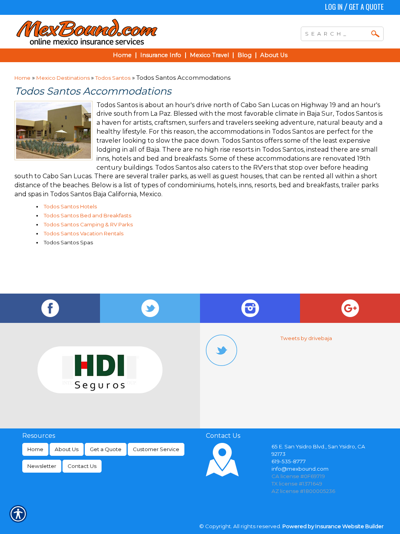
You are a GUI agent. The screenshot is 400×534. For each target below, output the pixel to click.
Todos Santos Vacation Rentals (83, 233)
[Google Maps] (350, 308)
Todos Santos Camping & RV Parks (88, 224)
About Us (67, 449)
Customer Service (156, 449)
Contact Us (82, 466)
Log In (334, 7)
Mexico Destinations (63, 78)
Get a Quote (366, 7)
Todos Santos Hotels (70, 206)
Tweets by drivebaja (306, 338)
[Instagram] (250, 308)
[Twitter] (150, 308)
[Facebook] (50, 308)
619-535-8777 (288, 461)
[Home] (121, 32)
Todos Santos (112, 78)
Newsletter (41, 466)
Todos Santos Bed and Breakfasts (87, 215)
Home (22, 78)
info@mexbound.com (300, 469)
